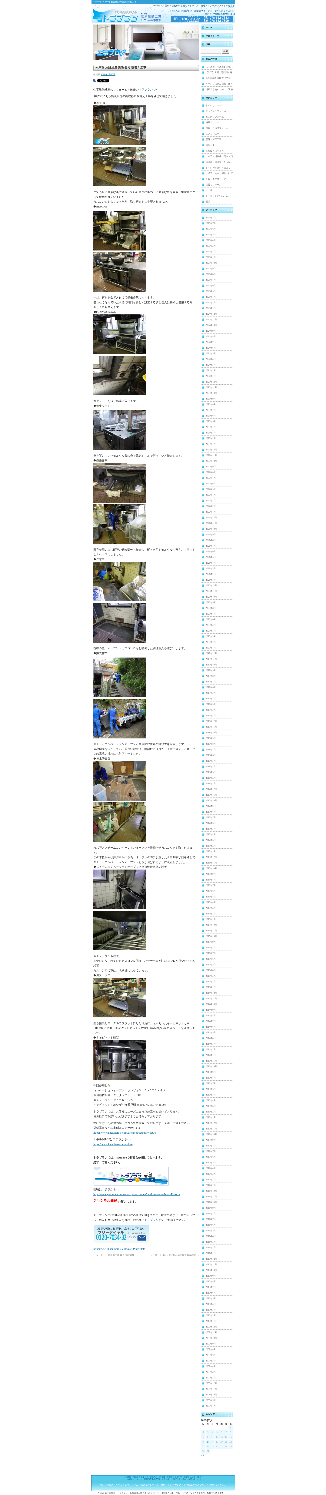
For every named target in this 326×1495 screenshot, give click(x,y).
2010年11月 (211, 1264)
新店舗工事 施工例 (152, 1479)
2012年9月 (211, 1140)
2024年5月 (211, 353)
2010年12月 (211, 1259)
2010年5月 (211, 1298)
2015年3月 (211, 976)
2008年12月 (211, 1383)
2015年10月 (211, 936)
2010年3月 (211, 1309)
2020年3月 (211, 636)
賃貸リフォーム (213, 184)
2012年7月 (211, 1151)
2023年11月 (211, 387)
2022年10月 (211, 461)
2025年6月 (211, 285)
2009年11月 (211, 1332)
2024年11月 (211, 319)
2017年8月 (211, 811)
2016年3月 (211, 908)
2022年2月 (211, 506)
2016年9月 (211, 874)
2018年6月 (211, 755)
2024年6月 (211, 347)
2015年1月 (211, 987)
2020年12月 (211, 585)
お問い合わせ (193, 1479)
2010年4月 (211, 1304)
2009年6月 (211, 1355)
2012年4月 (211, 1168)
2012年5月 (211, 1162)
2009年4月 (211, 1366)
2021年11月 (211, 523)
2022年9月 (211, 466)
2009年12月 (211, 1326)
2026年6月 (211, 229)
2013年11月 (211, 1060)
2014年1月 (211, 1055)
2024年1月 (211, 376)
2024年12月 (211, 314)
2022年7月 (211, 478)
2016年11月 (211, 862)
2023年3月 (211, 432)
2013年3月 (211, 1106)
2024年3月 (211, 364)
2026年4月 (211, 240)
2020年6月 (211, 619)
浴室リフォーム (213, 122)
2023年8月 (211, 404)
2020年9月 (211, 602)
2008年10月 (211, 1394)
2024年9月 (211, 331)
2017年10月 (211, 800)
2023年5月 (211, 421)
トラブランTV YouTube (217, 196)
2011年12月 (211, 1191)
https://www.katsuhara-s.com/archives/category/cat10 (124, 1132)
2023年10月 (211, 393)
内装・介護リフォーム (217, 128)
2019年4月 (211, 698)
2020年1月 (211, 647)
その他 (209, 190)
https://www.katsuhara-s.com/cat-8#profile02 (119, 1248)
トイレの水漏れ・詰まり (218, 167)
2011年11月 (211, 1196)
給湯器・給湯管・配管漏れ (219, 162)
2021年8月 (211, 540)
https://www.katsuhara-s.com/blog (113, 1144)
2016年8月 (211, 879)
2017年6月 (211, 823)
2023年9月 (211, 398)
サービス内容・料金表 (155, 1477)
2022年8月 (211, 472)
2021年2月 (211, 574)
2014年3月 (211, 1044)
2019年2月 (211, 710)
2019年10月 (211, 664)
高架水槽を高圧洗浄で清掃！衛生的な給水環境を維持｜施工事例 (219, 79)
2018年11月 (211, 727)
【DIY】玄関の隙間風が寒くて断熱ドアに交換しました (219, 73)
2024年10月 (211, 325)
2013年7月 (211, 1083)
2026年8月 (211, 217)
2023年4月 (211, 427)
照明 (208, 201)
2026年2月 (211, 251)
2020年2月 (211, 642)
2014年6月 (211, 1027)
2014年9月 (211, 1010)
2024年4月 (211, 359)
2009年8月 (211, 1349)
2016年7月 (211, 885)
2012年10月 (211, 1134)
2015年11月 (211, 930)
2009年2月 (211, 1377)
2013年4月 (211, 1100)
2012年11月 (211, 1128)
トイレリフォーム (215, 105)
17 (208, 1441)
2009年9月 (211, 1343)
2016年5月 (211, 896)
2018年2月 (211, 778)
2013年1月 (211, 1117)
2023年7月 (211, 410)
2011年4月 (211, 1236)
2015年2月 (211, 981)
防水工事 (210, 145)
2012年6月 (211, 1157)
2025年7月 (211, 280)
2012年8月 (211, 1145)
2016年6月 (211, 891)
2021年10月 (211, 529)
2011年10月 (211, 1202)
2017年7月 (211, 817)
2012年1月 (211, 1185)
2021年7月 (211, 546)
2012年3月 (211, 1174)
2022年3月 (211, 500)
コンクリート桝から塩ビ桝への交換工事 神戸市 (173, 1255)
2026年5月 (211, 234)
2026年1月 (211, 257)
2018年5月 (211, 761)
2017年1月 (211, 851)
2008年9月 (211, 1400)
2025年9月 (211, 268)
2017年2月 (211, 845)
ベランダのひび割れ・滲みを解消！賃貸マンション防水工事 (219, 84)
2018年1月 (211, 783)
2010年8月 (211, 1281)
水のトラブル (138, 1477)
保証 (175, 1479)
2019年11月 (211, 659)
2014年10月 (211, 1004)
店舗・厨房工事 (213, 139)
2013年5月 (211, 1094)
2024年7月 (211, 342)
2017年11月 (211, 795)
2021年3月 (211, 568)
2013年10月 (211, 1066)
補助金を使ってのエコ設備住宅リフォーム (219, 90)
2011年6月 (211, 1225)
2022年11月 (211, 455)
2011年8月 (211, 1213)
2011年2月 (211, 1247)
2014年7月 (211, 1021)
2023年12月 (211, 381)
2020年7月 (211, 613)
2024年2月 (211, 370)
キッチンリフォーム (216, 111)
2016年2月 (211, 913)
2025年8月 (211, 274)
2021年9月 (211, 534)
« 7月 (203, 1455)
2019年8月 (211, 676)
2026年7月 (211, 223)
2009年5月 (211, 1360)
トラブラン (121, 13)
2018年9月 (211, 738)
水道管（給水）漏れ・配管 (219, 173)
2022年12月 (211, 449)
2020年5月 (211, 625)
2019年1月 (211, 715)
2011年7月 (211, 1219)
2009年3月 (211, 1372)
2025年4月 (211, 297)
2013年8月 (211, 1077)
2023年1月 (211, 444)
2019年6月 (211, 687)
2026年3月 (211, 246)
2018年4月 (211, 766)
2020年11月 (211, 591)
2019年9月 (211, 670)
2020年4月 (211, 630)
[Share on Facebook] (94, 80)
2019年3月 (211, 704)
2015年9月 (211, 942)
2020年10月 (211, 596)
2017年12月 (211, 789)
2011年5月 (211, 1230)
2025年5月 (211, 291)
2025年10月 (211, 263)
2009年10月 (211, 1338)
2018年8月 (211, 744)
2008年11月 (211, 1389)
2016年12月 (211, 857)
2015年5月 (211, 964)
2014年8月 (211, 1015)
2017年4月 (211, 834)
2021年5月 (211, 557)
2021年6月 (211, 551)
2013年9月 (211, 1072)
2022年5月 (211, 489)
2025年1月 (211, 308)
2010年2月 (211, 1315)
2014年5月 (211, 1032)
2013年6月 (211, 1089)
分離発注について (174, 1477)
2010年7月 (211, 1287)
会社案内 (182, 1479)
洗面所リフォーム (215, 116)
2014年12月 (211, 993)
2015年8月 (211, 947)
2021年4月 (211, 563)
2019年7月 (211, 681)
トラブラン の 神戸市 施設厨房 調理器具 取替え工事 (114, 2)
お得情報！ (166, 1479)
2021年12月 (211, 517)
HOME (209, 27)
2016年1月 (211, 919)
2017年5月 (211, 828)
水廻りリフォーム (134, 1479)
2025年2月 (211, 302)
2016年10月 (211, 868)
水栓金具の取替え (215, 150)
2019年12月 (211, 653)
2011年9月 (211, 1208)
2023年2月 (211, 438)
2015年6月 (211, 959)
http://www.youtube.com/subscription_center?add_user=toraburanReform (136, 1194)
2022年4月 (211, 495)
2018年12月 (211, 721)
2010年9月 (211, 1276)
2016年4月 (211, 902)
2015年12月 (211, 925)
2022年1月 (211, 512)
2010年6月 (211, 1292)
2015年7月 (211, 953)
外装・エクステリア (216, 179)
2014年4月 (211, 1038)
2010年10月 (211, 1270)
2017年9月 (211, 806)
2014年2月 (211, 1049)
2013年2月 (211, 1111)
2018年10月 (211, 732)
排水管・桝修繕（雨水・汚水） (219, 157)
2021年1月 (211, 579)
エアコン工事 (212, 133)
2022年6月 (211, 483)
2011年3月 (211, 1242)
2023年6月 (211, 415)
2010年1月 (211, 1321)
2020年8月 (211, 608)
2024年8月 (211, 336)
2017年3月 (211, 840)
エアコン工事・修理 (192, 1477)
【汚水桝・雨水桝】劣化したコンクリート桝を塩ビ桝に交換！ (219, 67)
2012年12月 (211, 1123)
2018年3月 (211, 772)
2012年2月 (211, 1179)
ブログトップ (212, 36)
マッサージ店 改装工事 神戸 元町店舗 (113, 1255)
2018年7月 (211, 749)
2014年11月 (211, 998)
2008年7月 (211, 1406)
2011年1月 (211, 1253)
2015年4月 (211, 970)
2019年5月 (211, 693)
